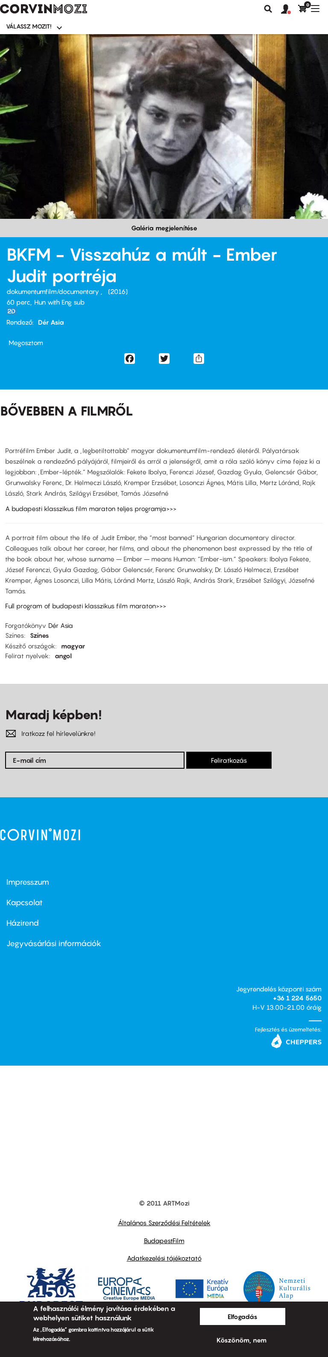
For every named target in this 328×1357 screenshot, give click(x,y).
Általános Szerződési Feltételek (164, 1222)
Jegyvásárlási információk (53, 943)
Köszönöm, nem (241, 1340)
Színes (39, 635)
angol (63, 656)
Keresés (268, 9)
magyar (73, 646)
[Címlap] (43, 8)
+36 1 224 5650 (297, 998)
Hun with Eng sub (59, 302)
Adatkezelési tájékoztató (164, 1258)
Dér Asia (51, 322)
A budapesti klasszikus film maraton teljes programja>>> (90, 508)
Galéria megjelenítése (164, 228)
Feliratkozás (229, 760)
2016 (118, 291)
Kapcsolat (24, 902)
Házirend (22, 922)
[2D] (14, 311)
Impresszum (27, 882)
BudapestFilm (164, 1240)
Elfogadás (243, 1316)
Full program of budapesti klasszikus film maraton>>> (85, 606)
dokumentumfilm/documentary (53, 291)
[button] (289, 9)
